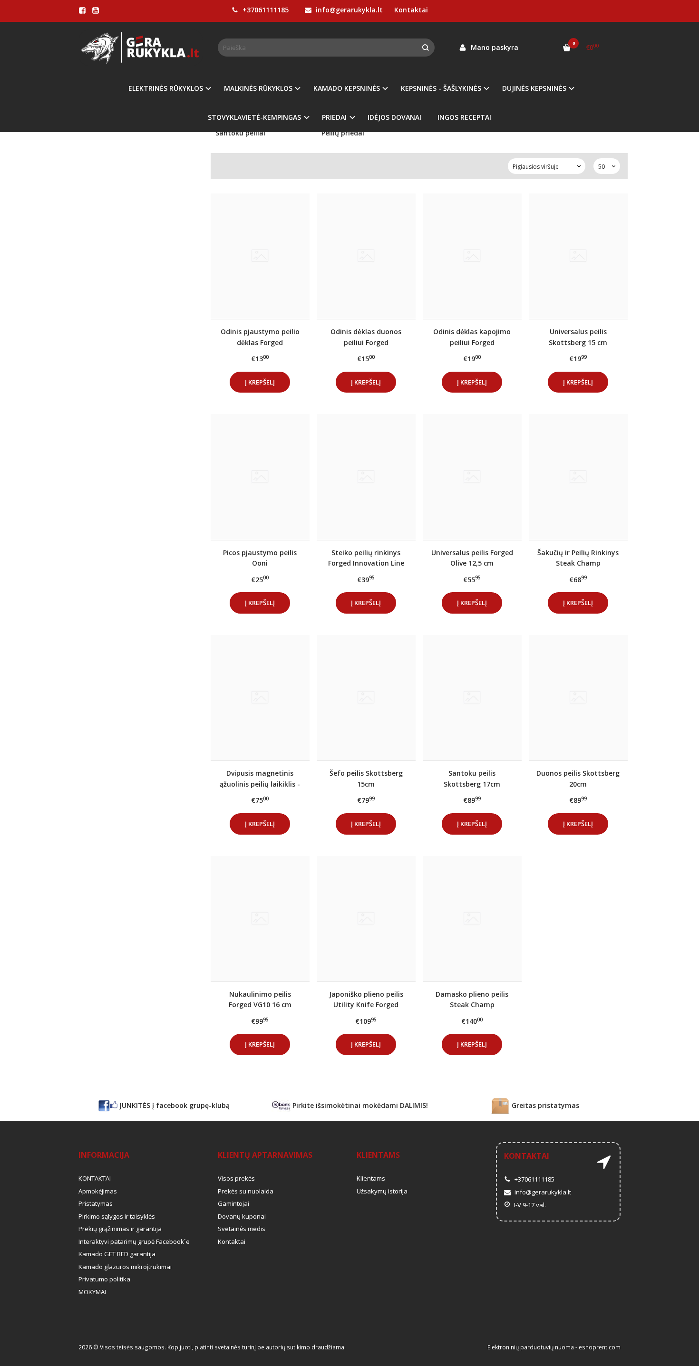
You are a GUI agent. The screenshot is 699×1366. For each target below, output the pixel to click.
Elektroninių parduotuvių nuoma (530, 1347)
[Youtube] (95, 10)
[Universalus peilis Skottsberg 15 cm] (578, 256)
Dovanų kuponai (242, 1216)
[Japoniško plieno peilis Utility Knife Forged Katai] (366, 918)
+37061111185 (265, 9)
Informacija (103, 1155)
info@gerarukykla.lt (348, 9)
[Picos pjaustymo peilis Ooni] (260, 476)
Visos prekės (236, 1178)
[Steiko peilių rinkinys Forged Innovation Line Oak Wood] (366, 476)
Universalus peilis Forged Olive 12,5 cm (472, 558)
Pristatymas (95, 1203)
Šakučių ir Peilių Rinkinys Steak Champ (578, 558)
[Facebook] (82, 10)
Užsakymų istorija (382, 1191)
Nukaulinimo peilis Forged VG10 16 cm (260, 999)
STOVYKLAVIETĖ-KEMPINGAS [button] (254, 117)
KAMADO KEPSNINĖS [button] (346, 88)
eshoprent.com (600, 1347)
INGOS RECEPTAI (464, 117)
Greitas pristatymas (544, 1105)
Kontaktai (411, 9)
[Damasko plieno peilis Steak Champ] (472, 918)
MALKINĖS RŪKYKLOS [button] (258, 88)
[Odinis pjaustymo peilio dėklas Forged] (260, 256)
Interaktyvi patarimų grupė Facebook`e (134, 1241)
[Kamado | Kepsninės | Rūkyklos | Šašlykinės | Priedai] (141, 48)
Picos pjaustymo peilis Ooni (260, 558)
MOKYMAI (92, 1292)
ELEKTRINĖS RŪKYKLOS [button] (165, 88)
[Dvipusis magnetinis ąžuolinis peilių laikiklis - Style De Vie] (260, 697)
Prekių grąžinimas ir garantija (120, 1228)
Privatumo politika (104, 1279)
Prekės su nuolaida (245, 1191)
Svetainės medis (241, 1228)
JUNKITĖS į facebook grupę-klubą (173, 1105)
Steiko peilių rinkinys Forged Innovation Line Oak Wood (366, 558)
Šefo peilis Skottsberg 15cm (366, 778)
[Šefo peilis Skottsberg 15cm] (366, 697)
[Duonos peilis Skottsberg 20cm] (578, 697)
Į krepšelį (260, 382)
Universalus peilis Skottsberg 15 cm (578, 336)
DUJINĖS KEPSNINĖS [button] (534, 88)
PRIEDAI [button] (334, 117)
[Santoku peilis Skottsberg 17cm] (472, 697)
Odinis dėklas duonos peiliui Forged (365, 336)
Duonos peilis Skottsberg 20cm (578, 778)
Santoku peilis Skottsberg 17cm (472, 778)
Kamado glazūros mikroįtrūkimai (125, 1266)
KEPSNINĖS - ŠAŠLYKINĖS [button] (441, 88)
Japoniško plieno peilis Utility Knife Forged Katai (366, 999)
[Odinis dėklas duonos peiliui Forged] (366, 256)
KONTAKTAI (94, 1178)
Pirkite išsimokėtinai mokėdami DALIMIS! (359, 1105)
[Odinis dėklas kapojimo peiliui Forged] (472, 256)
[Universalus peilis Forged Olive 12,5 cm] (472, 476)
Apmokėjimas (97, 1191)
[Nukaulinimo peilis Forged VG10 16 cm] (260, 918)
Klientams (378, 1155)
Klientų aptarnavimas (265, 1155)
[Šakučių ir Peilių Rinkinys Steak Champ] (578, 476)
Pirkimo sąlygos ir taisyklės (116, 1216)
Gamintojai (233, 1203)
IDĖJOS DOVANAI (394, 117)
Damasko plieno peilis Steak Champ (472, 999)
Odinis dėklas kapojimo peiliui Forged (472, 336)
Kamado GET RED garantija (116, 1254)
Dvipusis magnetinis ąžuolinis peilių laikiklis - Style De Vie (260, 778)
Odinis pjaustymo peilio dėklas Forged (260, 336)
